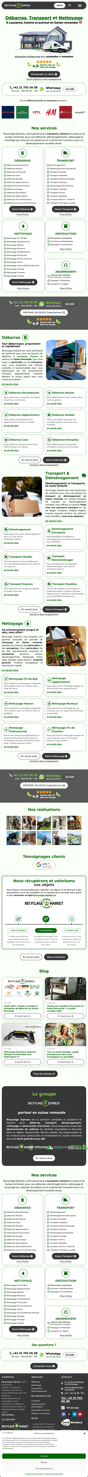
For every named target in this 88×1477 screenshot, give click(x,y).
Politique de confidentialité (34, 1474)
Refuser (44, 1462)
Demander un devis (40, 1410)
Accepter (44, 1456)
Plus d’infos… (8, 1415)
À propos (35, 1401)
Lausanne (22, 356)
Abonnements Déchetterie (38, 1405)
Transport (40, 17)
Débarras (15, 17)
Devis (60, 5)
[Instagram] (69, 1414)
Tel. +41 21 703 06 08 (71, 1399)
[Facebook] (63, 1414)
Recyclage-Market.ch (45, 895)
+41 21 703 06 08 (25, 87)
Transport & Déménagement (39, 1389)
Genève (34, 356)
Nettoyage (71, 17)
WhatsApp (53, 88)
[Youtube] (80, 1414)
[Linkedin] (74, 1414)
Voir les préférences (44, 1469)
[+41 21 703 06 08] (11, 87)
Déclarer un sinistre (40, 1413)
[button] (84, 1433)
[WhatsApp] (41, 89)
